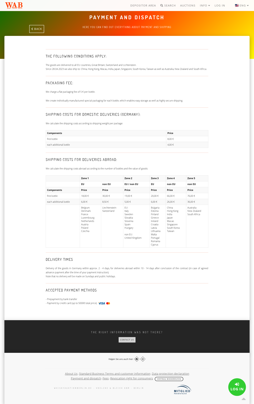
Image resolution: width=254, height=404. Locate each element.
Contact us (127, 340)
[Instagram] (143, 359)
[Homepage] (13, 5)
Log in (220, 5)
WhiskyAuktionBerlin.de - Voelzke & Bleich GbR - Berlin (99, 388)
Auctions (187, 5)
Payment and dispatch (86, 378)
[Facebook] (137, 359)
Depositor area (143, 5)
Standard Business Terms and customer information (114, 374)
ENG (243, 5)
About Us (71, 374)
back (37, 29)
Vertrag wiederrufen (169, 379)
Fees (106, 378)
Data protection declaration (170, 374)
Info (204, 5)
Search (169, 5)
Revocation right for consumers (131, 378)
